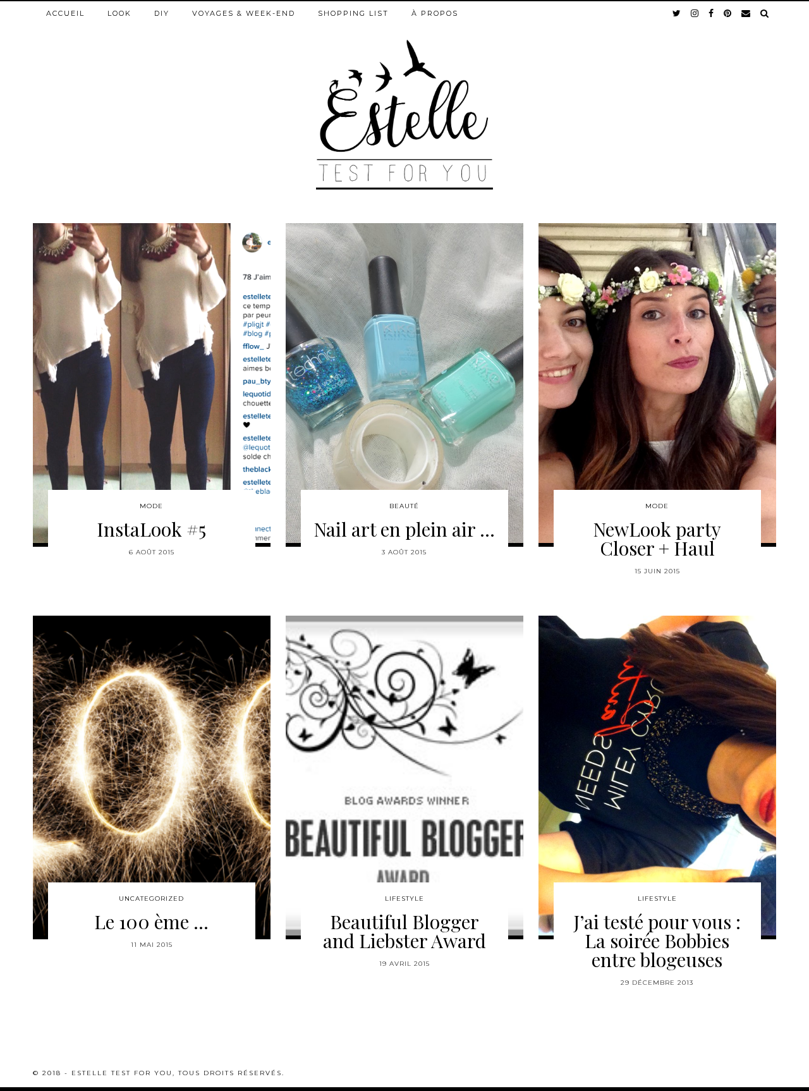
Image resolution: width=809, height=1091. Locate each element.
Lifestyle (404, 898)
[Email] (746, 13)
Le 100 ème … (151, 921)
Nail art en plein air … (404, 529)
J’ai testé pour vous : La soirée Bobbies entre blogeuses (657, 940)
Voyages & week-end (243, 13)
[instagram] (695, 13)
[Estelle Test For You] (404, 96)
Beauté (404, 506)
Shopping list (353, 13)
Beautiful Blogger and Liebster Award (404, 931)
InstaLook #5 (151, 529)
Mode (151, 506)
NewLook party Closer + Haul (657, 538)
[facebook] (712, 13)
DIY (161, 13)
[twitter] (677, 13)
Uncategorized (151, 898)
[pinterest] (728, 13)
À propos (434, 13)
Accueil (65, 13)
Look (119, 13)
